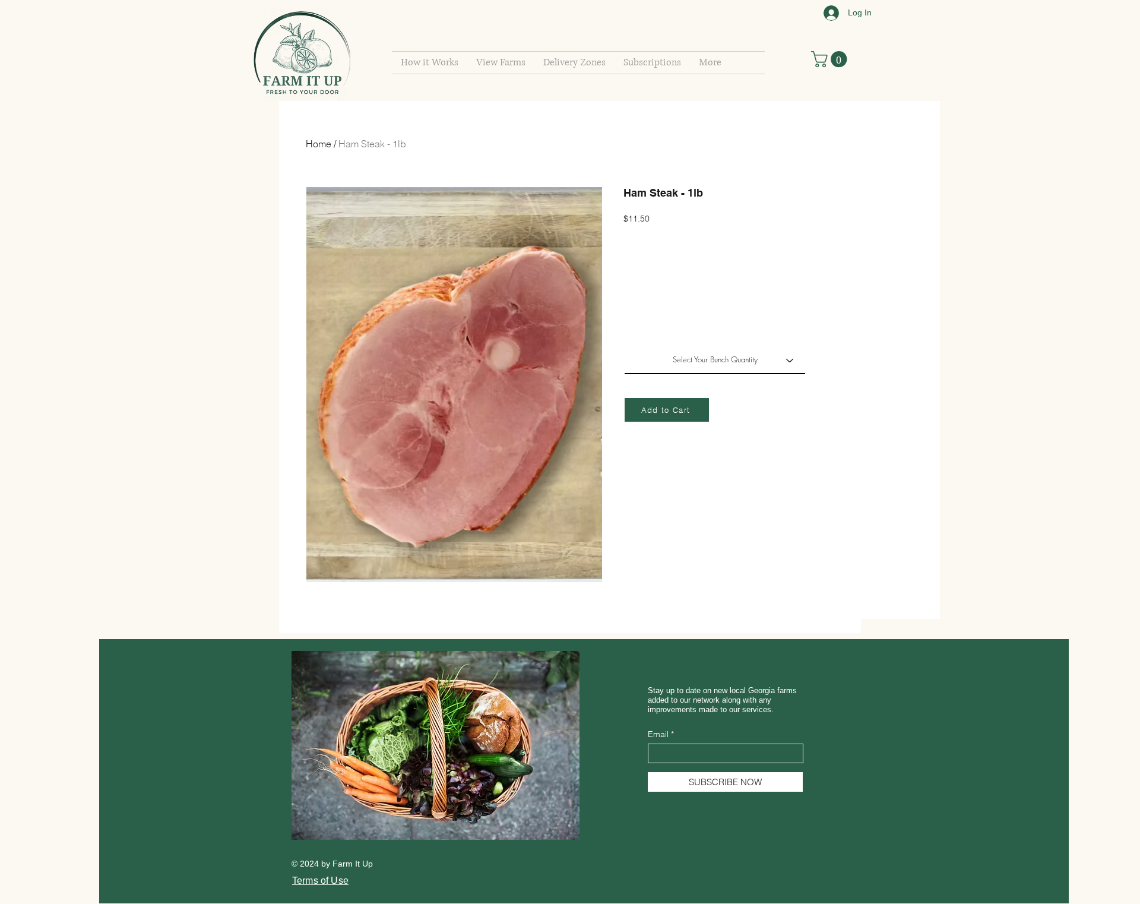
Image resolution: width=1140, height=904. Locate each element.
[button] (652, 63)
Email (658, 734)
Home (318, 144)
